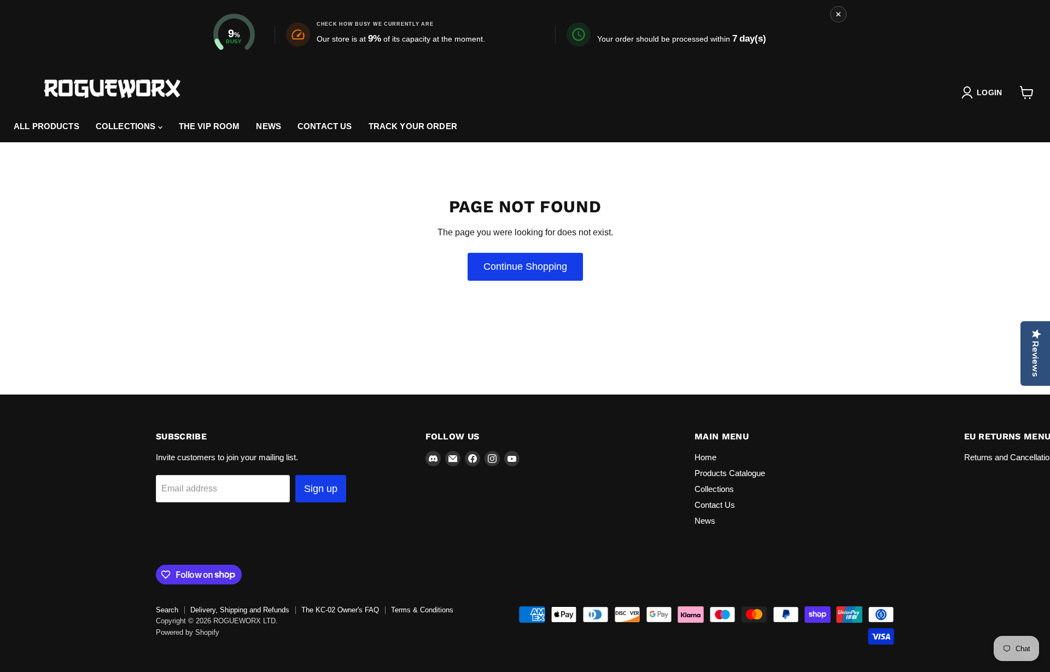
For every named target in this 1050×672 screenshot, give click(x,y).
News (268, 126)
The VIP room (209, 126)
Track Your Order (413, 126)
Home (705, 457)
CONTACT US (325, 126)
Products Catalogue (730, 473)
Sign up (320, 488)
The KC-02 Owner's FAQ (340, 610)
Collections (127, 126)
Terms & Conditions (422, 610)
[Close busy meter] (838, 14)
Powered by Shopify (187, 632)
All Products (46, 126)
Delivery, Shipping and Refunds (239, 610)
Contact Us (715, 504)
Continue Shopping (525, 266)
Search (167, 610)
